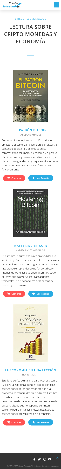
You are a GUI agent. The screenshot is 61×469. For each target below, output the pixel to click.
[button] (56, 4)
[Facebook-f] (34, 459)
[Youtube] (49, 459)
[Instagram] (44, 459)
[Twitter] (39, 459)
